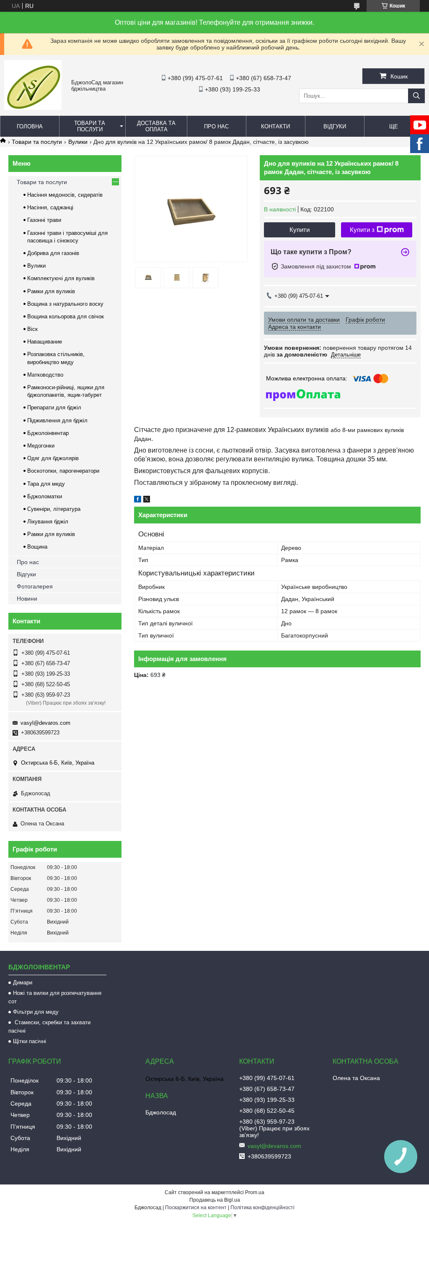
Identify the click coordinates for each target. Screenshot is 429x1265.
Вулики (78, 141)
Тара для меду (46, 484)
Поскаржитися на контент (196, 1207)
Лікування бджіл (47, 521)
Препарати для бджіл (54, 407)
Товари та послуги (89, 126)
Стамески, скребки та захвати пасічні (49, 1026)
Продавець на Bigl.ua (214, 1200)
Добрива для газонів (53, 253)
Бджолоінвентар (48, 433)
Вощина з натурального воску (65, 304)
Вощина (37, 547)
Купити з (362, 229)
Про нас (216, 126)
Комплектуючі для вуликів (61, 278)
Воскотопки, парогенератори (63, 471)
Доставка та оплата (156, 126)
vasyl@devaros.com (45, 723)
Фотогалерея (35, 586)
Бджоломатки (44, 496)
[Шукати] (416, 95)
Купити (299, 229)
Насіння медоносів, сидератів (65, 195)
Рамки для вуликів (51, 291)
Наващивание (44, 341)
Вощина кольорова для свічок (65, 316)
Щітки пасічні (29, 1041)
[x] (146, 500)
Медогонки (40, 445)
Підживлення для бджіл (57, 420)
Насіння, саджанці (50, 207)
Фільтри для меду (36, 1012)
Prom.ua (254, 1192)
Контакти (275, 126)
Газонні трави (44, 220)
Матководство (45, 375)
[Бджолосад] (33, 107)
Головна (30, 126)
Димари (22, 982)
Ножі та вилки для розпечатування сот (54, 997)
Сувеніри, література (53, 509)
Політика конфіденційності (262, 1207)
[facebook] (137, 500)
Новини (27, 598)
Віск (32, 329)
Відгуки (334, 126)
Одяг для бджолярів (53, 458)
